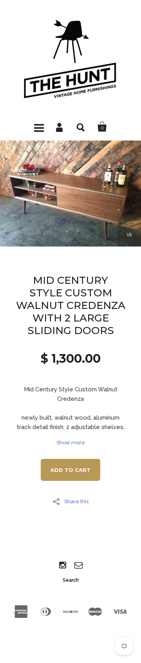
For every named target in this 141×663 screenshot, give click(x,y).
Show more (70, 442)
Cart (102, 127)
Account (60, 127)
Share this (76, 501)
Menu (39, 127)
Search (81, 127)
